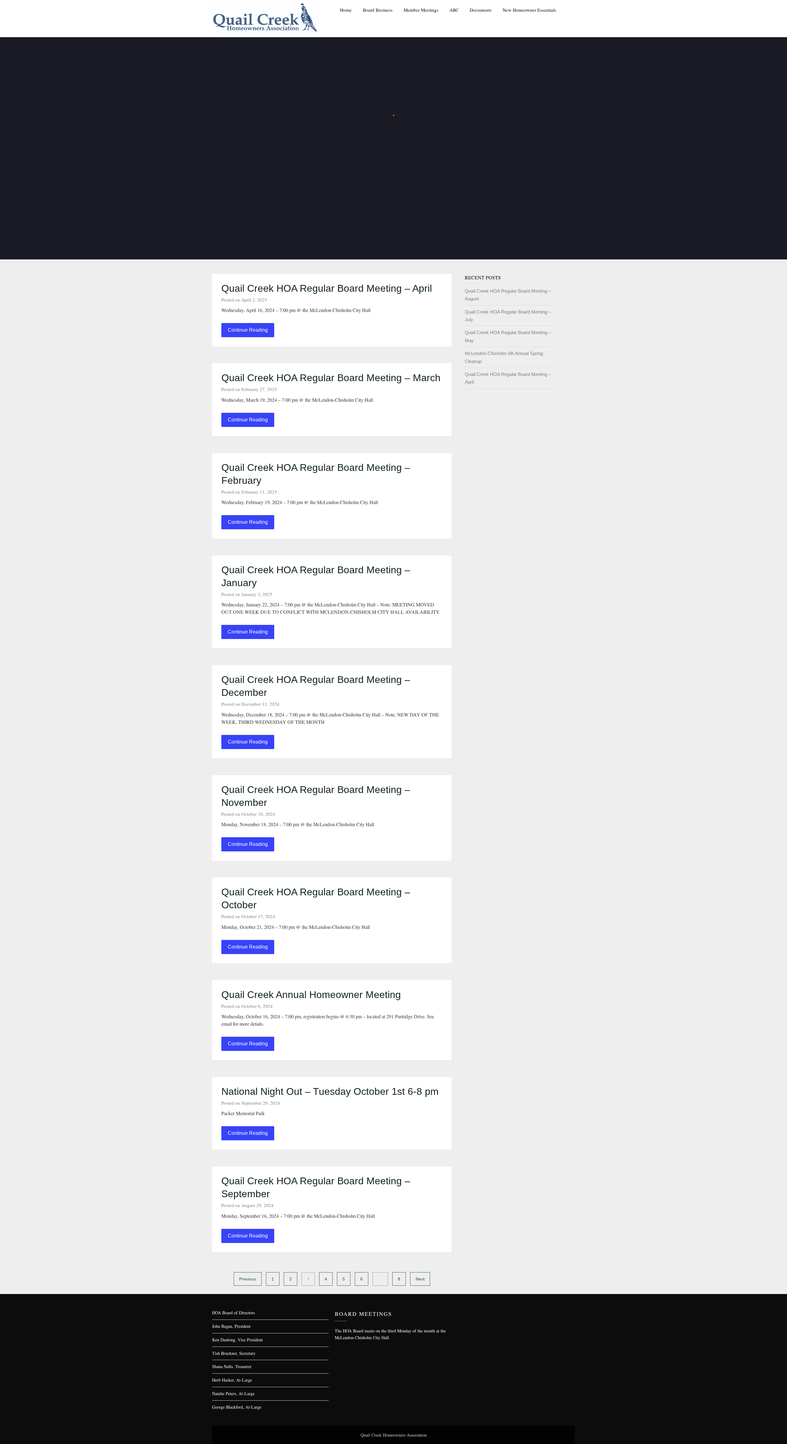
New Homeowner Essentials (529, 10)
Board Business (378, 10)
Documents (481, 10)
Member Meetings (421, 10)
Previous (247, 1278)
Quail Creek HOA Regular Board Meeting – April (326, 288)
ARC (454, 10)
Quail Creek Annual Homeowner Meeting (311, 994)
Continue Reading (248, 330)
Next (420, 1278)
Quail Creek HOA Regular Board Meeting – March (331, 377)
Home (346, 10)
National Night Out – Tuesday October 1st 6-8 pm (330, 1091)
